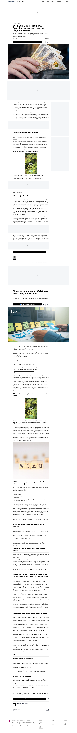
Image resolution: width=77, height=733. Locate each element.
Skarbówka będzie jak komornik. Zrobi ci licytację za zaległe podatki (28, 177)
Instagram (65, 723)
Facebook (65, 725)
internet (47, 710)
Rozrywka (53, 1)
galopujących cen (25, 204)
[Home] (18, 1)
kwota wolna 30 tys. (37, 262)
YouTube (65, 727)
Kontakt (67, 1)
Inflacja (32, 262)
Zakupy (53, 727)
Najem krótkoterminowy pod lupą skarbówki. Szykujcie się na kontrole (28, 178)
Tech (48, 1)
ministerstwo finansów (45, 262)
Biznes (43, 1)
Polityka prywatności (41, 728)
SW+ (64, 1)
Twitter (65, 724)
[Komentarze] (44, 42)
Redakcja (40, 723)
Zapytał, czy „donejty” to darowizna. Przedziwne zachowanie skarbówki (28, 175)
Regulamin (40, 726)
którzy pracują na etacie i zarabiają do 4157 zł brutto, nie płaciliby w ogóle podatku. (30, 218)
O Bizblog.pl (41, 722)
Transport (53, 725)
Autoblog (59, 1)
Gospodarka (53, 723)
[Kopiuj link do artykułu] (47, 42)
